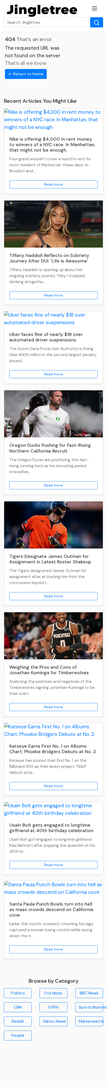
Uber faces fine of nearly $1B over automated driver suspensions (46, 337)
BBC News (89, 993)
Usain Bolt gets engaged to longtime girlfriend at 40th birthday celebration (51, 827)
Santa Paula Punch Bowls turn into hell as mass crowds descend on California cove (51, 909)
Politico (18, 993)
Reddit (18, 1021)
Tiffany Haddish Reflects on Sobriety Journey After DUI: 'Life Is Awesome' (49, 258)
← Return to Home (25, 74)
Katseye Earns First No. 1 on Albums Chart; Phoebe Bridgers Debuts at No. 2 (52, 748)
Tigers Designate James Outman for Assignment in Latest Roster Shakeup (50, 559)
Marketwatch (91, 1021)
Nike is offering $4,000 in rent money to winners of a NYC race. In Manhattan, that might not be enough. (52, 144)
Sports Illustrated (91, 1007)
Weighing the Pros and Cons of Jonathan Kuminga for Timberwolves (49, 670)
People (17, 1035)
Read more (53, 184)
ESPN (53, 1007)
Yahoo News (54, 1021)
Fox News (53, 993)
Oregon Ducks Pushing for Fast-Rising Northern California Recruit (50, 448)
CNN (18, 1007)
